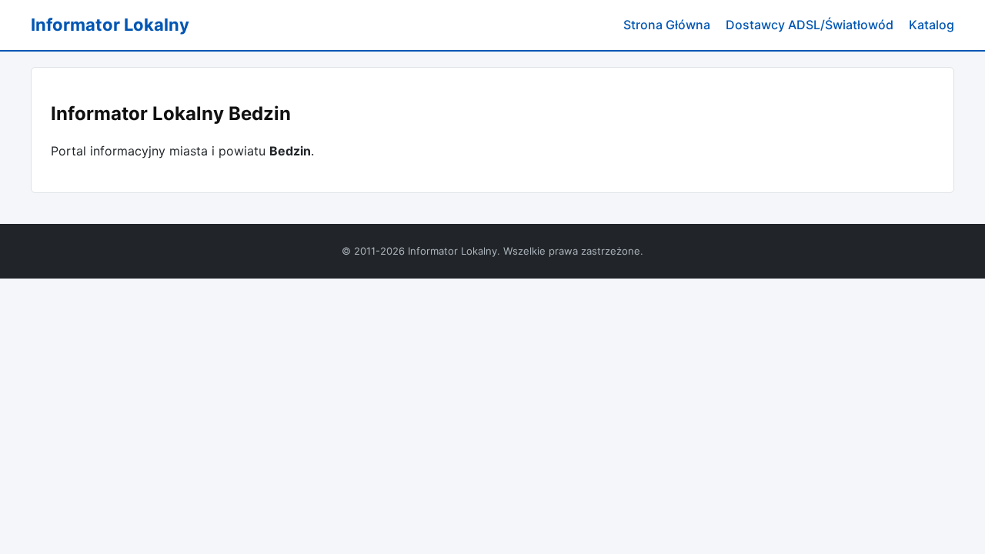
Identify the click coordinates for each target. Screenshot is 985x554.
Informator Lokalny (110, 25)
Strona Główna (666, 24)
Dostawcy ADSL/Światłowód (809, 24)
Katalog (931, 24)
